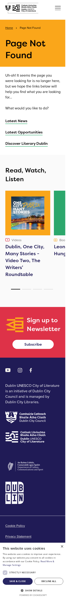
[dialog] (33, 571)
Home (9, 28)
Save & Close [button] (18, 581)
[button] (33, 590)
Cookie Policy (15, 525)
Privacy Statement (18, 536)
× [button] (61, 546)
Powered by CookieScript (33, 595)
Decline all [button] (48, 581)
